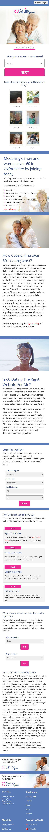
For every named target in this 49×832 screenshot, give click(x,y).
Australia (33, 824)
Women (29, 813)
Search (24, 503)
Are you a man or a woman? (25, 56)
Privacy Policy (6, 799)
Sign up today (33, 323)
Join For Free (31, 796)
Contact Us (6, 829)
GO (24, 647)
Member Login (40, 3)
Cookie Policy (6, 801)
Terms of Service (8, 796)
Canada (32, 829)
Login (28, 805)
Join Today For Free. (12, 209)
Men (28, 809)
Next (24, 72)
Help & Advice (8, 824)
